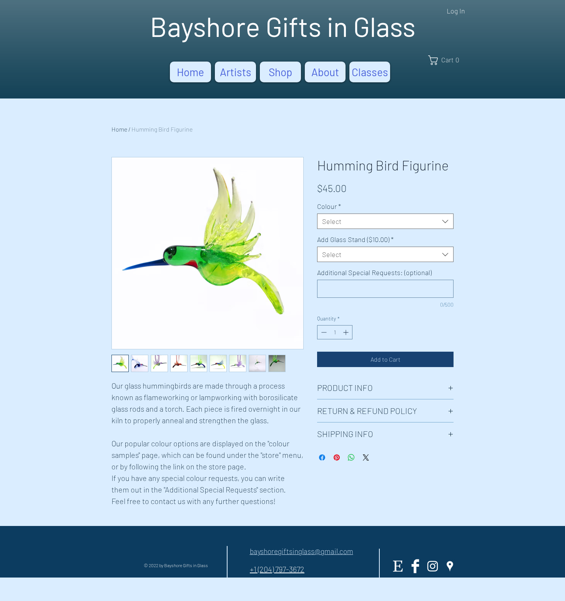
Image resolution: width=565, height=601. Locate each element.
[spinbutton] (335, 332)
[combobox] (385, 221)
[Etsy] (398, 566)
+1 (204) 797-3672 (277, 569)
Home (119, 129)
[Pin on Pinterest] (336, 457)
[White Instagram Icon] (432, 566)
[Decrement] (323, 332)
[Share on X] (366, 457)
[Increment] (346, 332)
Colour (329, 206)
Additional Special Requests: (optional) (374, 272)
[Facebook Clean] (415, 566)
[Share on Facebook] (322, 457)
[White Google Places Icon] (450, 566)
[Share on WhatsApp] (351, 457)
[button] (446, 60)
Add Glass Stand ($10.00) (355, 239)
